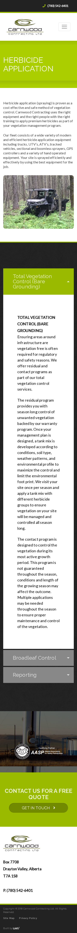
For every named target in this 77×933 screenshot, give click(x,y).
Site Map (9, 918)
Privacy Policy (28, 918)
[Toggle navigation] (64, 26)
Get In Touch (37, 808)
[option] (38, 753)
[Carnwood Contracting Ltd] (38, 27)
